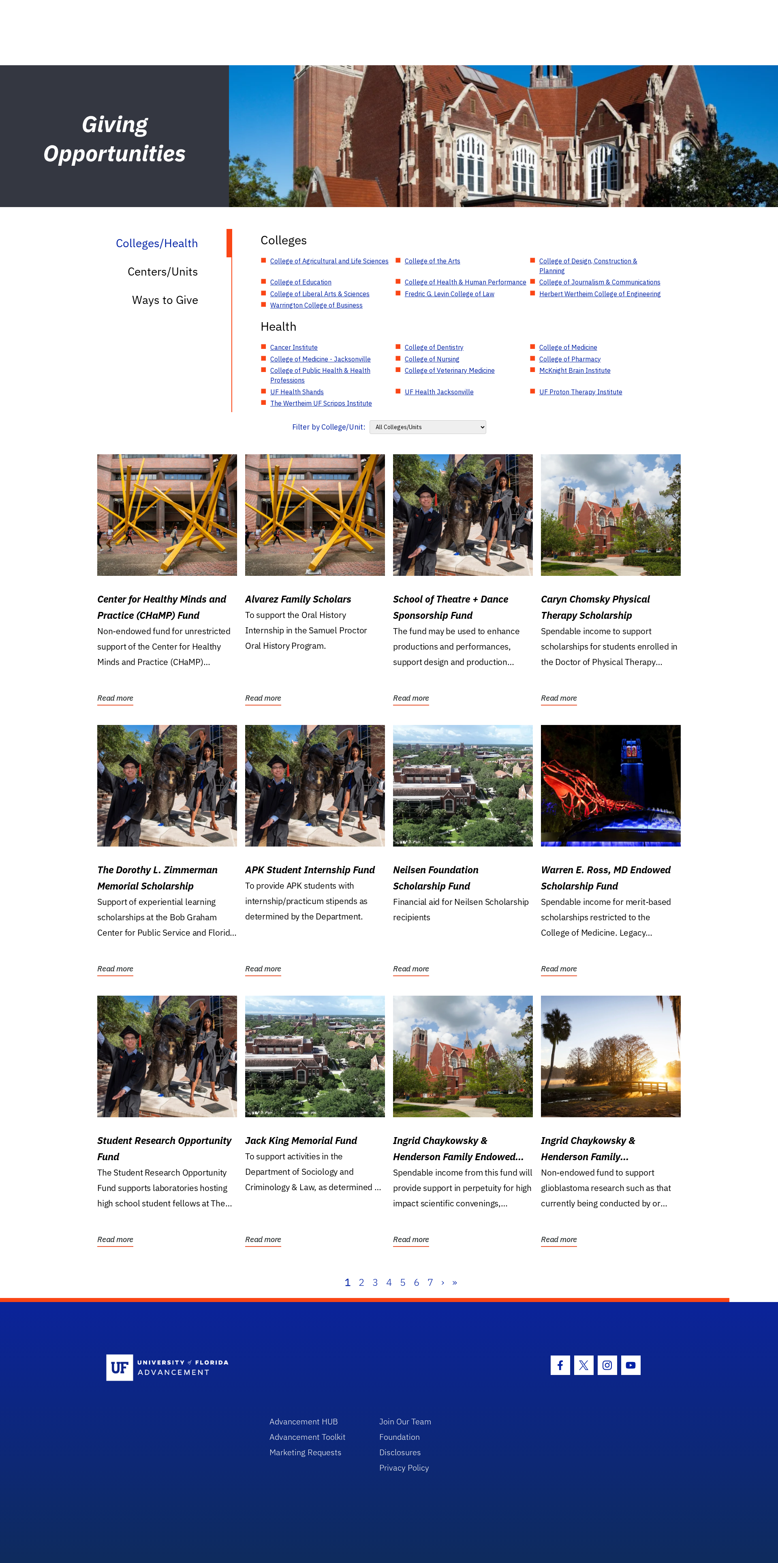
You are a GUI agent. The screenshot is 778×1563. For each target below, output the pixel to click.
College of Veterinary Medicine (450, 370)
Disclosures (400, 1452)
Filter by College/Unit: (328, 427)
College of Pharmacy (570, 359)
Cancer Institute (294, 347)
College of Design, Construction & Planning (588, 266)
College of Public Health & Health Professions (320, 375)
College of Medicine (568, 347)
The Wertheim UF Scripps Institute (321, 403)
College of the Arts (432, 261)
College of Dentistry (434, 347)
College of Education (300, 282)
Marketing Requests (305, 1452)
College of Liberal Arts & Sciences (320, 294)
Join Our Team (405, 1421)
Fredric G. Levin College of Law (449, 294)
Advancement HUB (303, 1421)
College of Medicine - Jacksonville (320, 359)
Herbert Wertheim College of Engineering (600, 294)
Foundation (399, 1436)
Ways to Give (165, 299)
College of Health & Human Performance (465, 282)
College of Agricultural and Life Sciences (329, 261)
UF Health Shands (297, 392)
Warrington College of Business (316, 305)
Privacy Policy (404, 1467)
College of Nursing (432, 359)
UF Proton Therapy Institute (580, 392)
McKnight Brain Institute (575, 370)
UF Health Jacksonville (439, 392)
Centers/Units (163, 271)
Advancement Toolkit (307, 1436)
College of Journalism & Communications (599, 282)
